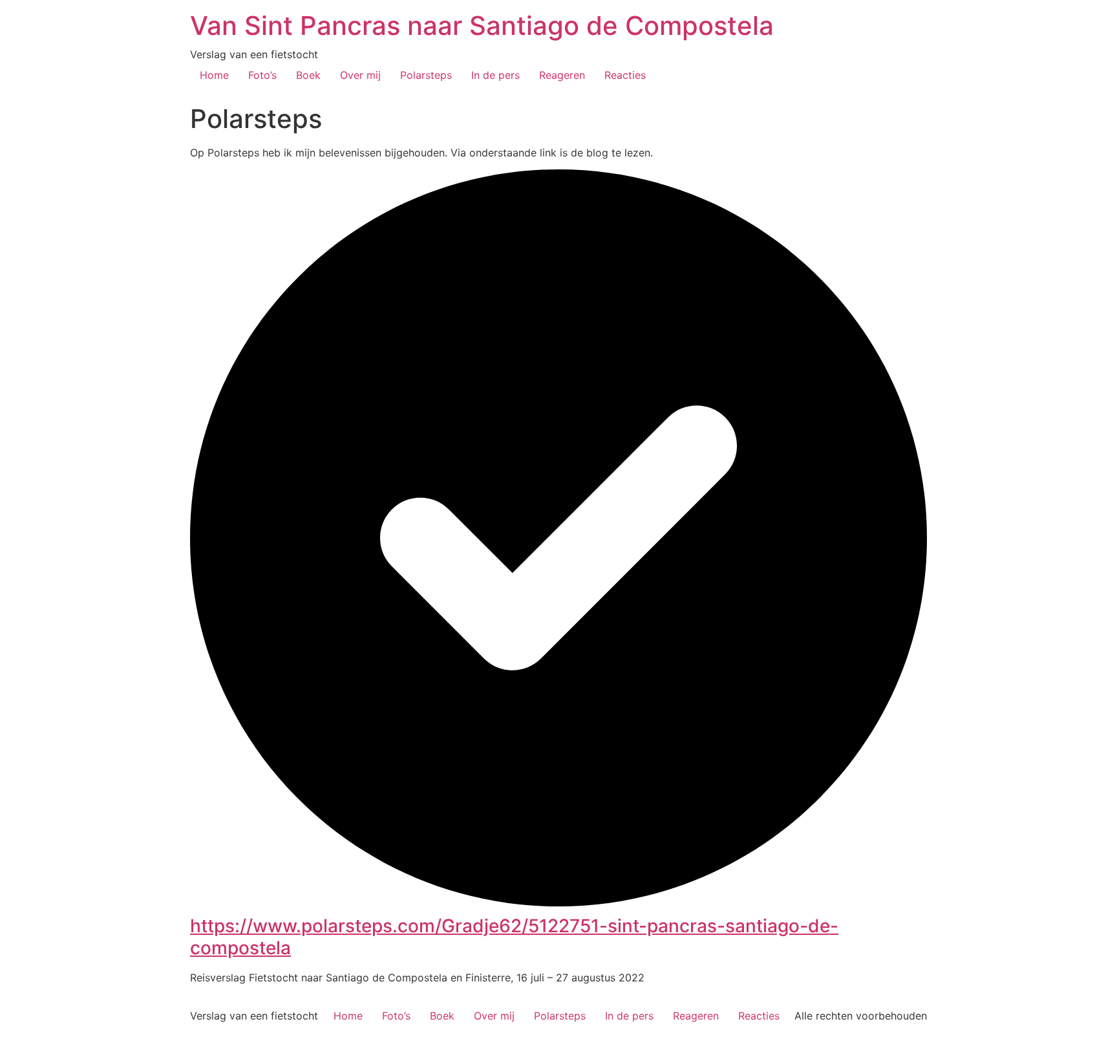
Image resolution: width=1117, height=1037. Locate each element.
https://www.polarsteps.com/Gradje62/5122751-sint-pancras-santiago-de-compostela (514, 937)
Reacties (625, 75)
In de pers (495, 75)
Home (214, 75)
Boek (308, 75)
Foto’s (262, 75)
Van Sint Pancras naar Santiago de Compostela (482, 25)
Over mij (360, 75)
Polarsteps (426, 75)
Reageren (562, 75)
